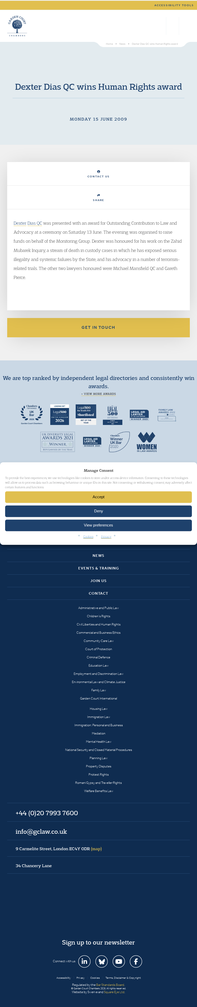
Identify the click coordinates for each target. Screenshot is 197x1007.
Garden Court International (98, 698)
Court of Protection (98, 649)
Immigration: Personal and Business (98, 725)
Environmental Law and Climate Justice (98, 682)
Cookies (88, 536)
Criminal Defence (98, 657)
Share (98, 200)
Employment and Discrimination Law (98, 674)
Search (160, 26)
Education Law (98, 665)
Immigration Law (98, 717)
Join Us (98, 580)
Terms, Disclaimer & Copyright (123, 977)
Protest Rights (98, 774)
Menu (185, 26)
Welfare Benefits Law (98, 791)
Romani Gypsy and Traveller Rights (98, 783)
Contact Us (98, 176)
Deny (98, 511)
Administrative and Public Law (98, 608)
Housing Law (98, 709)
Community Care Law (99, 641)
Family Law (98, 690)
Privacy (106, 536)
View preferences (98, 525)
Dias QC (34, 223)
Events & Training (98, 568)
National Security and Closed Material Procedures (98, 750)
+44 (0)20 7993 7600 (172, 26)
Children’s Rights (98, 616)
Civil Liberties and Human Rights (99, 624)
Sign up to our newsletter (98, 942)
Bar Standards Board (110, 985)
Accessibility (63, 977)
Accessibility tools (174, 5)
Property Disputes (98, 766)
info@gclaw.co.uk (41, 831)
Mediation (98, 733)
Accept (98, 497)
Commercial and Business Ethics (98, 632)
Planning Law (98, 758)
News (98, 555)
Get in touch (98, 327)
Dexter (20, 223)
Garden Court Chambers (17, 26)
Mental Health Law (98, 741)
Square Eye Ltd (114, 992)
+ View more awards (98, 394)
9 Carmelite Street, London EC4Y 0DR (59, 848)
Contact (98, 593)
